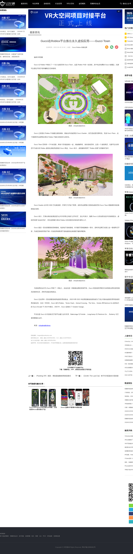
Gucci (74, 47)
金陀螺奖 (82, 3)
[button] (72, 26)
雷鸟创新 (49, 536)
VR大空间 (70, 3)
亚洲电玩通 (57, 536)
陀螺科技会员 (95, 3)
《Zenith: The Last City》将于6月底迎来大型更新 (97, 376)
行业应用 (58, 3)
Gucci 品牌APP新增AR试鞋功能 (71, 407)
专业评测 (35, 3)
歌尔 (33, 536)
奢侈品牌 (84, 47)
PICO (44, 536)
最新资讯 (24, 3)
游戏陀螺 (27, 536)
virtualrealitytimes (44, 325)
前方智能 (21, 536)
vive (40, 536)
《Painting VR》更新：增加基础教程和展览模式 (49, 376)
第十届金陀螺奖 (4, 536)
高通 (36, 536)
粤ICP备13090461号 (88, 547)
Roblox (78, 47)
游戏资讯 (47, 3)
